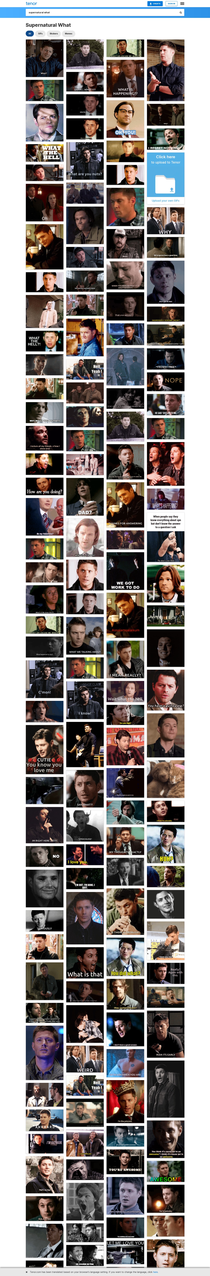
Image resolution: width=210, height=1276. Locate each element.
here (155, 1272)
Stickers (54, 33)
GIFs (40, 33)
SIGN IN (171, 3)
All (30, 33)
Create (156, 3)
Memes (68, 33)
